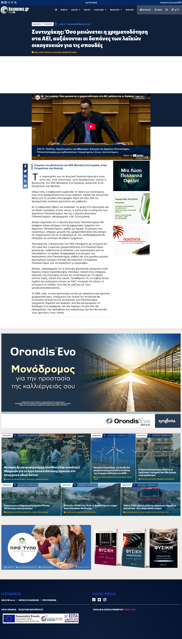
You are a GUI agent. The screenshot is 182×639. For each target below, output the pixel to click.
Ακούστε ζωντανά (169, 2)
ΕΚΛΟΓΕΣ (130, 10)
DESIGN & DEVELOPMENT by (114, 610)
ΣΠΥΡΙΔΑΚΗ (121, 477)
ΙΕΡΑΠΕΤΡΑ (6, 435)
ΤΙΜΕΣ (159, 10)
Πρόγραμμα (49, 600)
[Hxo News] (15, 10)
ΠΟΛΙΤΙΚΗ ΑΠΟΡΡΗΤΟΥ (31, 610)
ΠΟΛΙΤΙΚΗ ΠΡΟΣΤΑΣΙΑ (149, 512)
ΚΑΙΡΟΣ (137, 512)
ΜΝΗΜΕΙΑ (160, 479)
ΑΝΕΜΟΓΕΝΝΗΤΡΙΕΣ (109, 477)
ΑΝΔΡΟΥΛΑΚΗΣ (20, 479)
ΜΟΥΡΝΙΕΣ (31, 479)
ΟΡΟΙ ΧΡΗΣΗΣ (8, 610)
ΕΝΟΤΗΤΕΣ (115, 10)
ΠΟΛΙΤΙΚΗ (48, 24)
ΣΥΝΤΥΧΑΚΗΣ (45, 52)
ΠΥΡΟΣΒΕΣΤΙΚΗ (163, 512)
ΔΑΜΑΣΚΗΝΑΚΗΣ (42, 479)
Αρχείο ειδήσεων (29, 600)
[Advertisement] (91, 74)
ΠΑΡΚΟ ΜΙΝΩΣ (43, 512)
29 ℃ (176, 10)
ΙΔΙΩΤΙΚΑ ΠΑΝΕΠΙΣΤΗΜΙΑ (65, 52)
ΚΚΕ (36, 52)
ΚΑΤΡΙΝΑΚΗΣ (169, 479)
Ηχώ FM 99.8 (8, 600)
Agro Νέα (99, 10)
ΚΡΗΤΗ (87, 10)
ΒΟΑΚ (74, 512)
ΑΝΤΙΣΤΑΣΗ (18, 512)
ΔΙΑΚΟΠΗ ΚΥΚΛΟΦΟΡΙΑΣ (85, 512)
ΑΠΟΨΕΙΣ (152, 479)
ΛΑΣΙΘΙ (98, 477)
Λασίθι (75, 10)
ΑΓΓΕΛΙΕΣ (146, 10)
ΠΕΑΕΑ (34, 512)
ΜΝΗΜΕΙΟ (27, 512)
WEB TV (64, 10)
